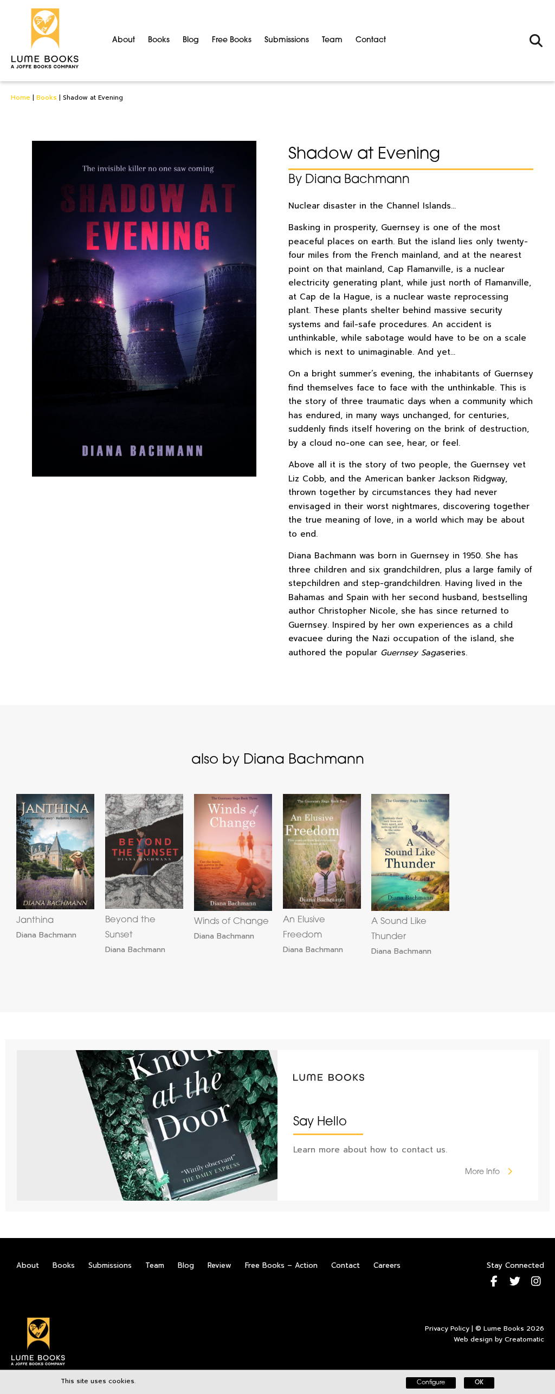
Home (20, 97)
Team (332, 40)
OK (479, 1383)
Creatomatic (524, 1339)
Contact (371, 40)
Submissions (286, 40)
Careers (387, 1265)
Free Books (231, 40)
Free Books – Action (281, 1265)
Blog (191, 40)
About (123, 40)
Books (159, 40)
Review (219, 1265)
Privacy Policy (447, 1328)
